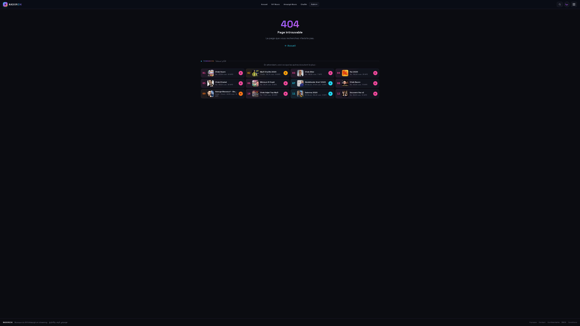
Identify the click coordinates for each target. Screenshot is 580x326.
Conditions (572, 322)
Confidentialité (553, 322)
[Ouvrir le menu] (574, 4)
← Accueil (290, 45)
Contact (542, 322)
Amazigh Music (290, 4)
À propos (533, 322)
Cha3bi (304, 4)
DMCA (564, 322)
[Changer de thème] (567, 4)
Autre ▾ (314, 4)
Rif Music (275, 4)
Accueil (264, 4)
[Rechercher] (560, 4)
